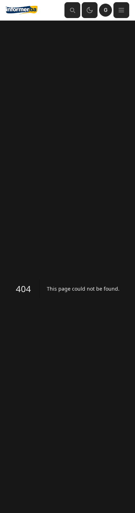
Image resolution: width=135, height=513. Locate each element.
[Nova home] (32, 10)
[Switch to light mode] (90, 10)
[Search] (72, 10)
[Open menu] (121, 10)
